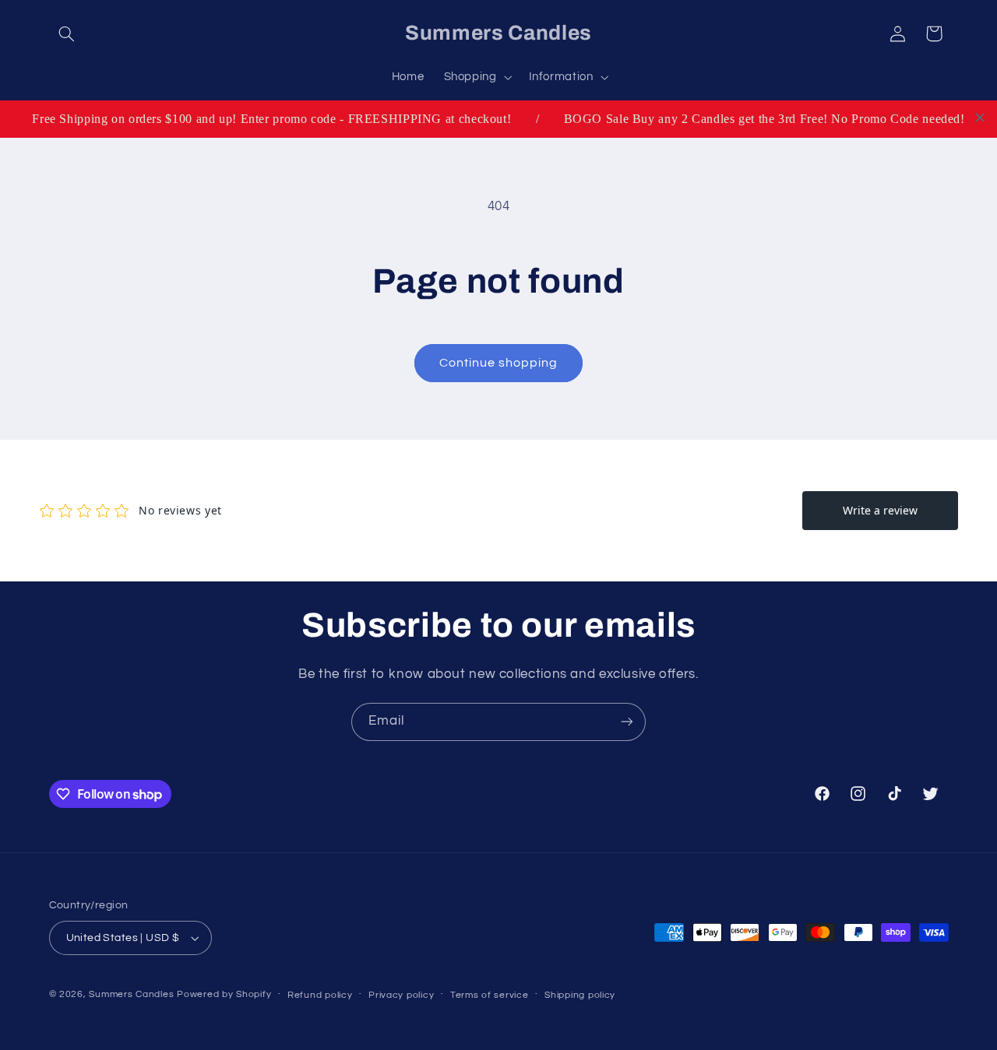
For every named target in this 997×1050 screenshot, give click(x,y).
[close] (980, 118)
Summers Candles (131, 994)
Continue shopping (498, 362)
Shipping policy (579, 995)
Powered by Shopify (224, 994)
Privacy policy (401, 995)
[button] (67, 33)
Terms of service (489, 995)
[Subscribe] (627, 722)
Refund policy (320, 995)
